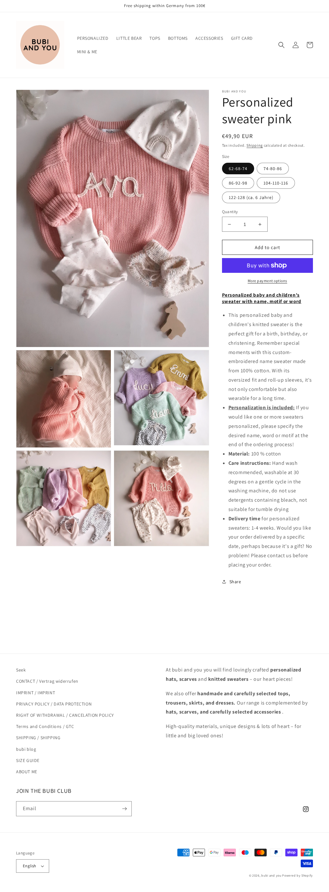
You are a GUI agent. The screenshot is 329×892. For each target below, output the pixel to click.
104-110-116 (275, 183)
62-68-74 (238, 168)
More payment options (267, 280)
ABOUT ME (26, 772)
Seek (21, 670)
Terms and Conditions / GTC (45, 726)
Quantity (230, 211)
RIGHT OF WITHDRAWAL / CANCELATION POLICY (65, 715)
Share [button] (235, 582)
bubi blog (26, 749)
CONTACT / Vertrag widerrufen (47, 681)
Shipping (254, 145)
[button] (281, 45)
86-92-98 (238, 183)
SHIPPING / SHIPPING (38, 737)
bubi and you (271, 875)
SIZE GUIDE (28, 760)
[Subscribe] (124, 808)
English (29, 866)
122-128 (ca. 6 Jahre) (251, 197)
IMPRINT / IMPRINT (35, 693)
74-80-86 (272, 168)
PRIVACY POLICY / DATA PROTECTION (54, 704)
